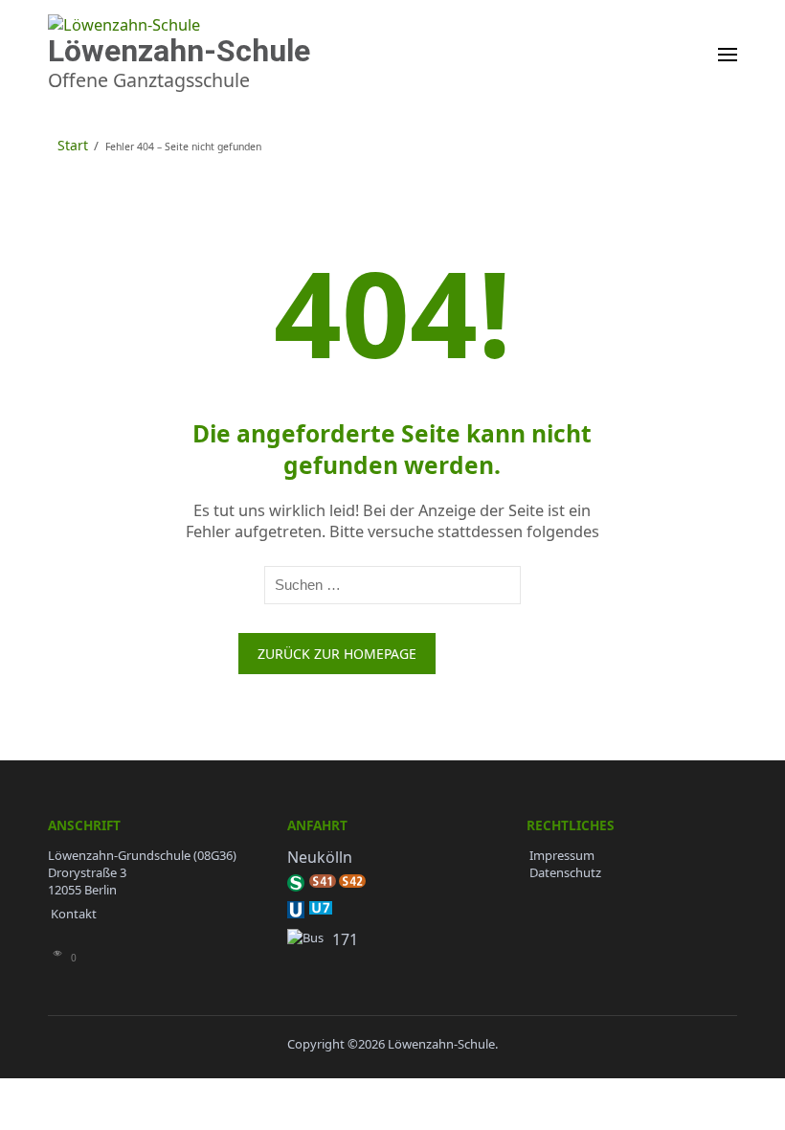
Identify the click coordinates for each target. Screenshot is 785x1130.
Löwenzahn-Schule (179, 51)
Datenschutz (565, 872)
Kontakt (74, 913)
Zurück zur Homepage (337, 653)
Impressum (561, 855)
